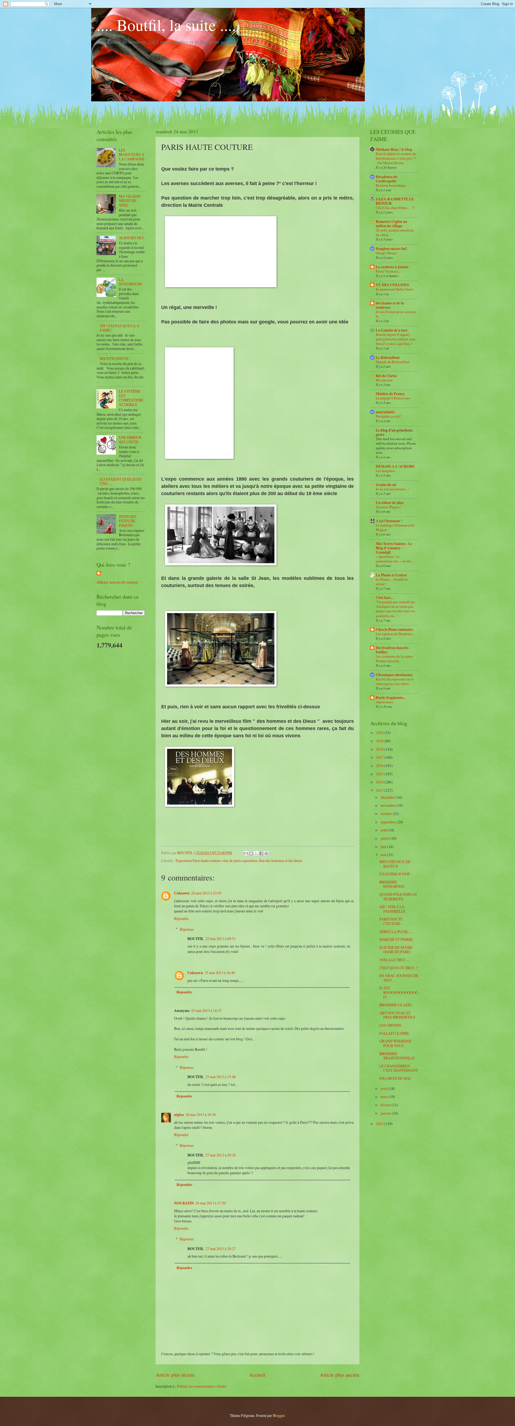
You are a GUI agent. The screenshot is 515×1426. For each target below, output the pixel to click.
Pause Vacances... (388, 271)
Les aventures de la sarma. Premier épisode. (394, 658)
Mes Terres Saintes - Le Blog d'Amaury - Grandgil (394, 548)
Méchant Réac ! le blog (394, 149)
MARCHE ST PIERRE (396, 939)
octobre (387, 813)
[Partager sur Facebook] (261, 853)
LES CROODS (390, 1025)
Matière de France (390, 393)
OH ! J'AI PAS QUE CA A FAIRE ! (119, 328)
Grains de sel (386, 484)
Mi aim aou (384, 380)
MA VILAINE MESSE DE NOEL (130, 201)
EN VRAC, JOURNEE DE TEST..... (398, 978)
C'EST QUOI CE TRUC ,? (398, 967)
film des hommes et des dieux (280, 860)
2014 (380, 781)
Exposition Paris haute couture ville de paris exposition (216, 860)
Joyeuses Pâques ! (388, 506)
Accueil (257, 1374)
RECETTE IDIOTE (114, 358)
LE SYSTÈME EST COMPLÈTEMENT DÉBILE (131, 398)
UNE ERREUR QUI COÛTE (130, 439)
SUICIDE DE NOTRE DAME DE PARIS (396, 950)
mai (384, 854)
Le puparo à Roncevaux (393, 398)
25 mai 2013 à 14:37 (206, 1010)
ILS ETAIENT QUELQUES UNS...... (120, 481)
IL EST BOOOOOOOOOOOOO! (398, 992)
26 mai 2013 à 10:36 (201, 1114)
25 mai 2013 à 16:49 (220, 972)
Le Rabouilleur (388, 357)
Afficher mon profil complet (117, 582)
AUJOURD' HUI (131, 237)
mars (385, 1096)
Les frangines (385, 470)
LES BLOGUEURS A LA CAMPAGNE (132, 154)
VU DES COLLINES (392, 285)
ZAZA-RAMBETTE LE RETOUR (395, 201)
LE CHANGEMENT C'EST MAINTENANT (398, 1068)
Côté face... (384, 597)
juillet (385, 838)
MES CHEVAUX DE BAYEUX (394, 864)
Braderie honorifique (391, 185)
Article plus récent (175, 1374)
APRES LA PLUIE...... (396, 931)
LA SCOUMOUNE (130, 282)
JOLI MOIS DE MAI (395, 1078)
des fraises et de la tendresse (390, 305)
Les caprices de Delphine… (395, 633)
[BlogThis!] (251, 853)
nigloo (179, 1114)
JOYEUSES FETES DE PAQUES (128, 521)
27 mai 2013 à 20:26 (220, 1155)
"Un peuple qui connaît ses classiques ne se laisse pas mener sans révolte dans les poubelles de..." (395, 608)
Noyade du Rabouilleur (393, 361)
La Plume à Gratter (391, 575)
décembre (388, 797)
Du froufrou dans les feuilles (392, 650)
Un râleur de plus (389, 502)
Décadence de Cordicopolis (386, 179)
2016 (380, 765)
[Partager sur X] (256, 853)
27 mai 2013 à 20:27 (220, 1248)
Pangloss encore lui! (391, 248)
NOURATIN (184, 1203)
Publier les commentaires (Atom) (202, 1386)
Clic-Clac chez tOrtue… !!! (395, 207)
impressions (384, 701)
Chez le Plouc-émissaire (394, 629)
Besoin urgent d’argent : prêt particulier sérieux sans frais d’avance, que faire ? (395, 339)
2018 (380, 749)
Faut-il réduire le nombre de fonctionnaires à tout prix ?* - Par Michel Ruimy (396, 158)
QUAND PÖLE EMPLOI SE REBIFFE (398, 896)
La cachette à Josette (392, 267)
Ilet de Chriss (386, 375)
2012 (380, 1123)
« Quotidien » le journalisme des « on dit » (394, 558)
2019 (380, 740)
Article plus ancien (339, 1374)
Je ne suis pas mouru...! (392, 489)
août (384, 829)
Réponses (187, 929)
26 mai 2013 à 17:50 (211, 1203)
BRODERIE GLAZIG (395, 1004)
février (386, 1104)
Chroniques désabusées (394, 674)
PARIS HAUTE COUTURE (391, 921)
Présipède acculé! (388, 416)
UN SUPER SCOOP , (395, 873)
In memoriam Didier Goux (395, 289)
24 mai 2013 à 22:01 (206, 893)
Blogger (279, 1415)
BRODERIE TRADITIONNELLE (397, 1056)
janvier (386, 1113)
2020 (380, 732)
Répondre (181, 918)
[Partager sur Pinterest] (266, 853)
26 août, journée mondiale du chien (395, 232)
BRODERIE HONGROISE (391, 884)
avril (384, 1088)
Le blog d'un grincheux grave (394, 432)
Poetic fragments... (390, 697)
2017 (380, 757)
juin (384, 846)
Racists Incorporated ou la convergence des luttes (395, 681)
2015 (380, 773)
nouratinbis (385, 412)
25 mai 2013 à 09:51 (220, 938)
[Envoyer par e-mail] (246, 853)
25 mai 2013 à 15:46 (220, 1076)
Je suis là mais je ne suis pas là (396, 314)
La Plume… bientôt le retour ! (392, 581)
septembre (389, 821)
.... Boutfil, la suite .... (166, 24)
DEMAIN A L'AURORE (395, 466)
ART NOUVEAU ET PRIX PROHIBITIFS (397, 1015)
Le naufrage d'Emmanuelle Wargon (395, 527)
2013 (380, 790)
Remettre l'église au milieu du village (391, 224)
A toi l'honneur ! (389, 521)
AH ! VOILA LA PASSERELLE (392, 909)
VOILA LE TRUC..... (394, 959)
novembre (388, 805)
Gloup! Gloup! (386, 252)
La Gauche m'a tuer (392, 330)
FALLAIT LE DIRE (394, 1033)
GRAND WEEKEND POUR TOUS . (395, 1043)
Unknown (182, 893)
